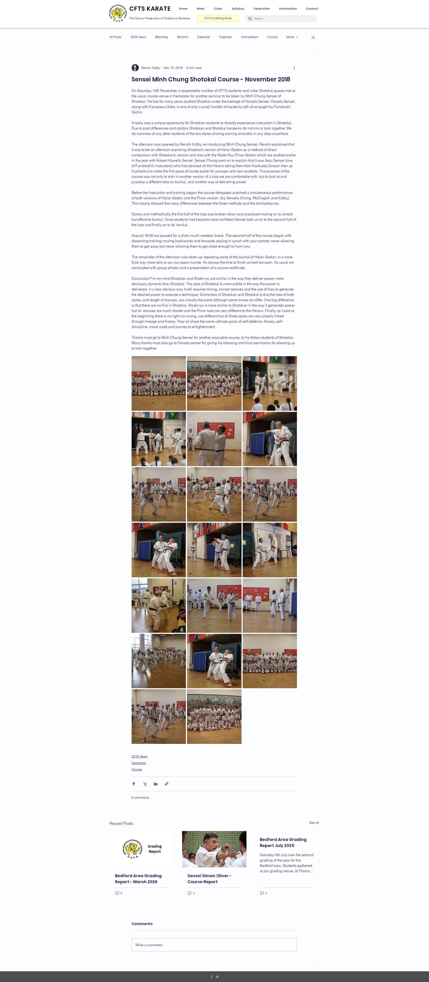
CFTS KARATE (150, 9)
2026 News (138, 37)
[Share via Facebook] (134, 784)
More (290, 37)
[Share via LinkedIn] (156, 784)
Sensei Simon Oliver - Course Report (209, 879)
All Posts (115, 37)
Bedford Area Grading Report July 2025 (283, 842)
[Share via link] (166, 784)
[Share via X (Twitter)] (145, 784)
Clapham (225, 37)
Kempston (139, 763)
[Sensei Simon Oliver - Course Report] (214, 849)
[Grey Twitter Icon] (217, 977)
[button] (239, 9)
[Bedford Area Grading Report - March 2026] (142, 849)
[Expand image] (159, 383)
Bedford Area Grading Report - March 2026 (138, 879)
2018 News (139, 756)
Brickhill (182, 37)
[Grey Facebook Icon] (212, 977)
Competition (249, 37)
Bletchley (161, 37)
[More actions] (294, 67)
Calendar (203, 37)
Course (272, 37)
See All (314, 823)
